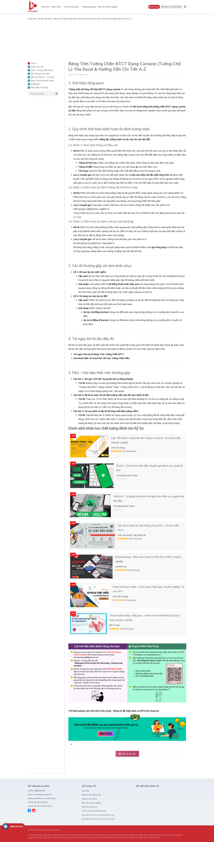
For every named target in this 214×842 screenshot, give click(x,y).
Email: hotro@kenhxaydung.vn (40, 794)
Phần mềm (56, 7)
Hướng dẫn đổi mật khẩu (38, 802)
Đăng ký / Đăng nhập (172, 7)
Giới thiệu (85, 791)
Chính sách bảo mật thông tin (94, 811)
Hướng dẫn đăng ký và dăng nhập (41, 798)
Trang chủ (32, 19)
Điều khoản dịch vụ (89, 807)
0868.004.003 (16, 826)
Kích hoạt (154, 7)
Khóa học (45, 7)
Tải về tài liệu (128, 753)
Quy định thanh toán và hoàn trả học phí (98, 819)
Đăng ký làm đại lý (89, 799)
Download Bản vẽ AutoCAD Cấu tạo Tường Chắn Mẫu (101, 358)
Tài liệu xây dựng (89, 7)
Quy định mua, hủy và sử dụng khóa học (98, 815)
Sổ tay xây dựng (71, 7)
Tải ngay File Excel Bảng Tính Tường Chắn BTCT (98, 354)
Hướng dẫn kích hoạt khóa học (40, 806)
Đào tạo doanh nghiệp (107, 7)
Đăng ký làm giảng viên (91, 795)
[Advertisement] (107, 38)
